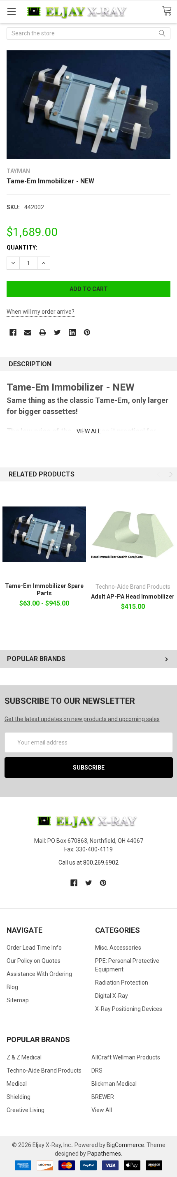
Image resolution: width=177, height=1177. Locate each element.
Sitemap (18, 1000)
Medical (17, 1083)
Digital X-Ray (111, 995)
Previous (159, 474)
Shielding (18, 1097)
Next (170, 474)
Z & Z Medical (24, 1057)
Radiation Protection (121, 982)
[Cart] (169, 11)
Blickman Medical (114, 1083)
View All (101, 1110)
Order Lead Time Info (34, 947)
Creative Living (25, 1110)
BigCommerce (125, 1145)
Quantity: (22, 247)
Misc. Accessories (118, 947)
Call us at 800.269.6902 (88, 862)
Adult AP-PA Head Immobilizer (133, 596)
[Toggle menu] (11, 11)
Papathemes (104, 1153)
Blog (12, 987)
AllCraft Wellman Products (125, 1057)
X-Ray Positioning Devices (128, 1009)
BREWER (102, 1097)
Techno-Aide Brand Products (44, 1070)
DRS (96, 1070)
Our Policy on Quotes (34, 960)
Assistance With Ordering (39, 974)
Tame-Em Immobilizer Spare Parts (44, 590)
